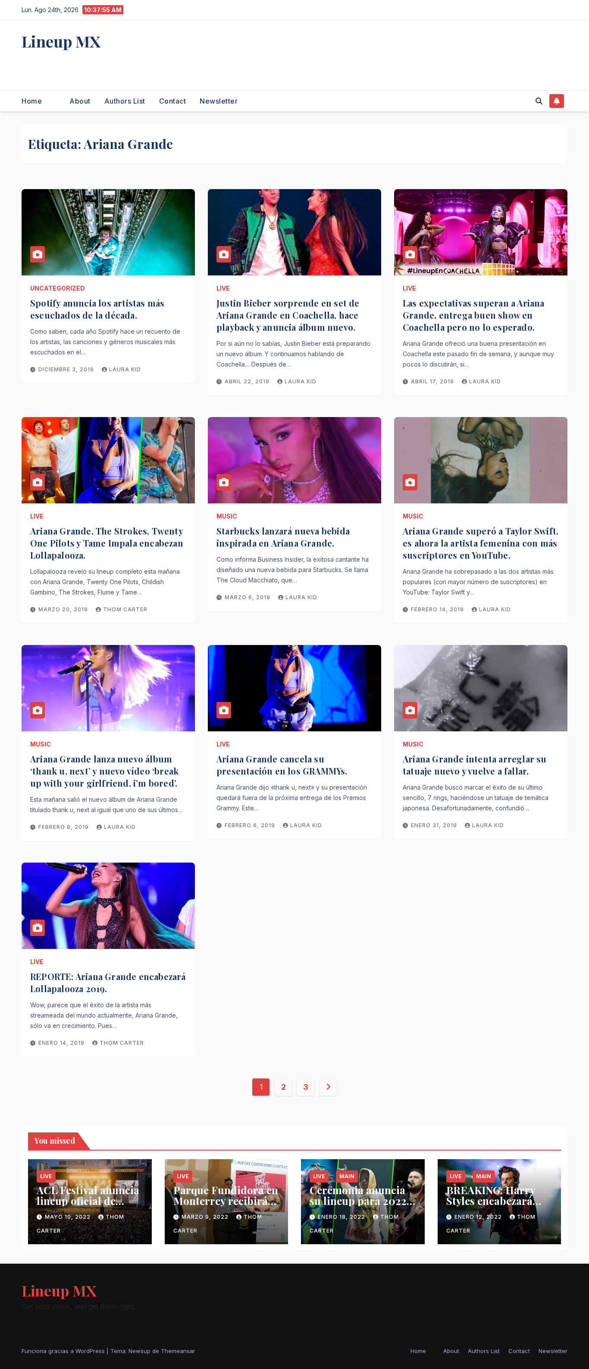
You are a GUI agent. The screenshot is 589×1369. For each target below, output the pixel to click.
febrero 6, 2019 (251, 825)
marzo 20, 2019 (64, 609)
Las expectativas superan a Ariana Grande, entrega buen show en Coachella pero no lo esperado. (474, 315)
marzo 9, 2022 (206, 1217)
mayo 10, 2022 (68, 1217)
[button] (539, 101)
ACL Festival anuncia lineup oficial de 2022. (88, 1200)
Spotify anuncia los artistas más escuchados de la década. (97, 309)
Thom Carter (125, 609)
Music (226, 516)
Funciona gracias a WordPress (64, 1350)
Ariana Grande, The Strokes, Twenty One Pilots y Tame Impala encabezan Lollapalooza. (106, 543)
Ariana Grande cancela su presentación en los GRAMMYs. (282, 765)
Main (346, 1176)
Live (223, 288)
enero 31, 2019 (435, 825)
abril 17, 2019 (433, 381)
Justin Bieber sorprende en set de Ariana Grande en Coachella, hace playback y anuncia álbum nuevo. (288, 315)
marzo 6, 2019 (248, 597)
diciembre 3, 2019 (67, 369)
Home (32, 101)
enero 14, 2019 (62, 1043)
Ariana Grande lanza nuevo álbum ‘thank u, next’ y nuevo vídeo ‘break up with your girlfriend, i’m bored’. (104, 771)
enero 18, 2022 (342, 1217)
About (80, 101)
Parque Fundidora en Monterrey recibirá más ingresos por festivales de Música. (225, 1206)
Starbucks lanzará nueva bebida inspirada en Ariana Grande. (283, 537)
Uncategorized (57, 288)
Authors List (124, 101)
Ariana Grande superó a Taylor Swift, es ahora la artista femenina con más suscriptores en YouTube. (480, 543)
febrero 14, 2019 (438, 609)
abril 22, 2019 (248, 381)
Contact (172, 101)
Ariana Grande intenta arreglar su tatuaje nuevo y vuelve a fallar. (475, 765)
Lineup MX (61, 41)
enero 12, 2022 (479, 1217)
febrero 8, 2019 (64, 827)
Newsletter (219, 101)
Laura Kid (125, 369)
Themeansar (178, 1350)
